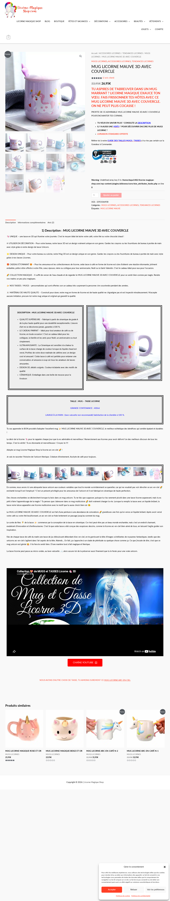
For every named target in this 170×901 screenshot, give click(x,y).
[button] (164, 867)
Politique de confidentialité (140, 896)
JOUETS (144, 29)
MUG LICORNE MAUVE (110, 209)
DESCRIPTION (144, 123)
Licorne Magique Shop (94, 782)
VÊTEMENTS (155, 21)
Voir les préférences (155, 890)
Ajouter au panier (111, 195)
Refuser (133, 890)
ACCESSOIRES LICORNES (110, 53)
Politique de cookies (123, 896)
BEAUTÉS (138, 21)
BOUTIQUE (59, 21)
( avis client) (108, 78)
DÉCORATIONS (101, 21)
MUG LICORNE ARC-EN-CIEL (117, 680)
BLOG (47, 21)
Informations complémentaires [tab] (32, 223)
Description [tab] (10, 223)
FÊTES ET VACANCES (78, 21)
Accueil (94, 53)
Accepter (112, 890)
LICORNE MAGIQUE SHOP (29, 21)
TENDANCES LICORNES (132, 53)
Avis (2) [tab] (51, 223)
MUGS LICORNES (99, 61)
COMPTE (159, 29)
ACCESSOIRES (120, 21)
